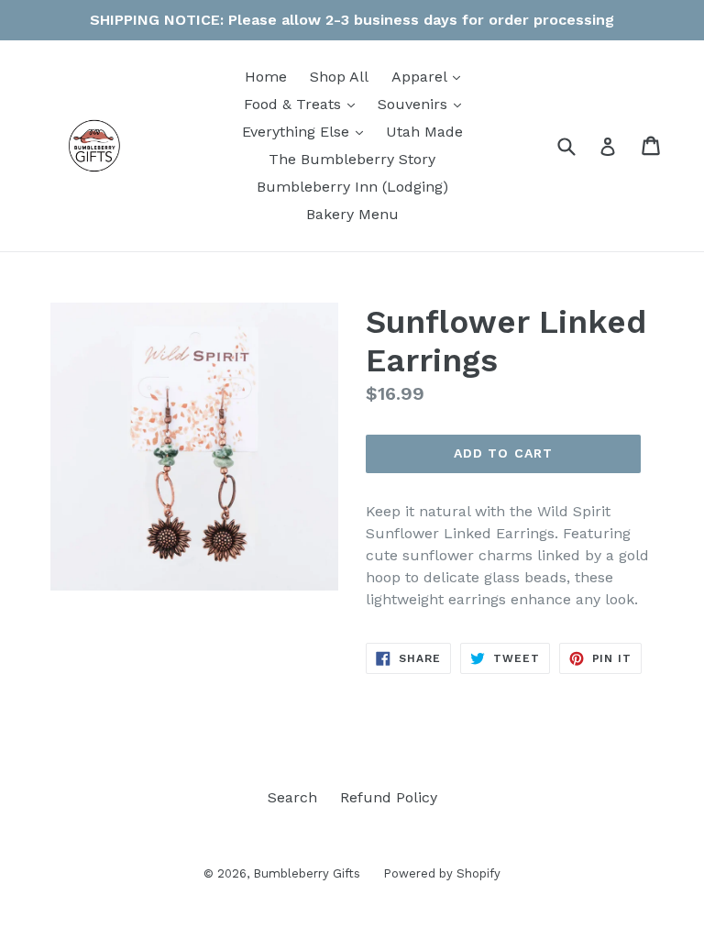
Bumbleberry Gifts (306, 873)
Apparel (430, 76)
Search (292, 797)
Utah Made (424, 131)
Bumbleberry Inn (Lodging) (352, 186)
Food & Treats (304, 103)
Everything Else (307, 131)
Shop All (339, 76)
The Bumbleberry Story (352, 159)
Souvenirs (424, 103)
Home (266, 76)
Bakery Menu (352, 214)
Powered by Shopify (441, 873)
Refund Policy (388, 797)
